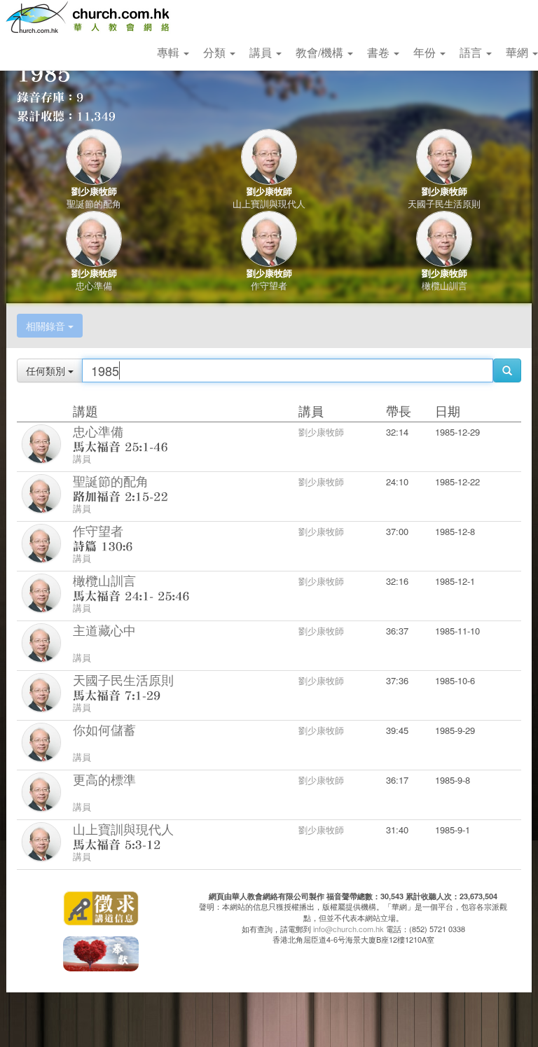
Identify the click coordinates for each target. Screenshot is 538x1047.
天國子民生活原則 (444, 203)
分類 (215, 52)
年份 (426, 52)
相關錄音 (47, 326)
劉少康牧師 (94, 190)
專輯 (169, 52)
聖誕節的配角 (94, 203)
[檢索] (507, 370)
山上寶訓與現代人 (269, 203)
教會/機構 (321, 52)
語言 (472, 52)
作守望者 (269, 285)
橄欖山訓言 (444, 285)
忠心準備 (94, 285)
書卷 (379, 52)
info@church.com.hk (348, 928)
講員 (262, 52)
